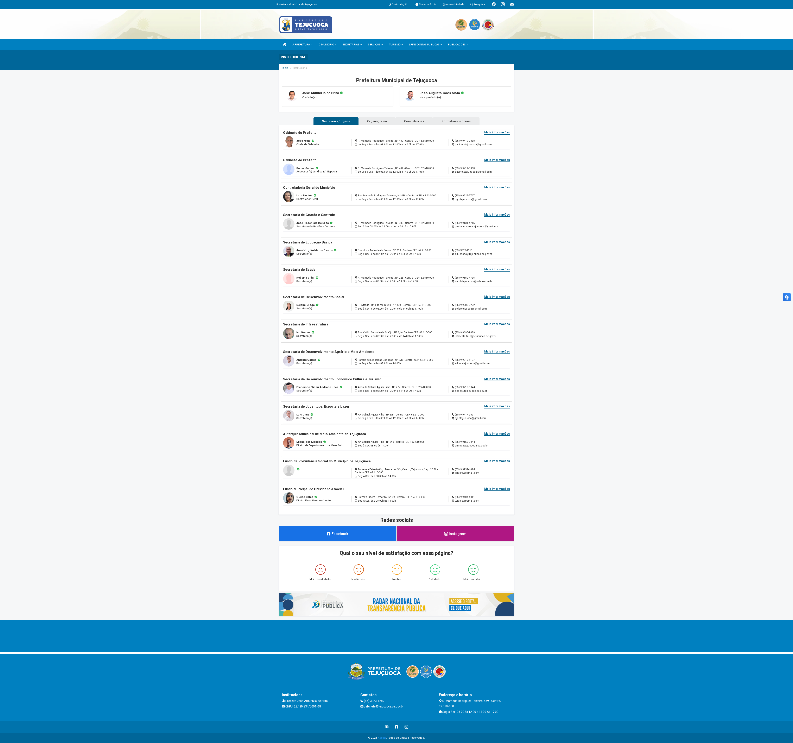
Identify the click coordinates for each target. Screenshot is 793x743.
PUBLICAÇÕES (457, 44)
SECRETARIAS (351, 44)
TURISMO (395, 44)
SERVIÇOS (374, 44)
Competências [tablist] (414, 121)
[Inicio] (284, 44)
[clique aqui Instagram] (406, 727)
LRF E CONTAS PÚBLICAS (424, 44)
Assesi (382, 737)
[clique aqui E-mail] (386, 727)
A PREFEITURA (301, 44)
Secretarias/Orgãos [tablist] (336, 121)
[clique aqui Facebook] (396, 727)
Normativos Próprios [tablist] (456, 121)
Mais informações (497, 132)
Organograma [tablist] (377, 121)
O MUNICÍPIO (327, 44)
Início (285, 67)
